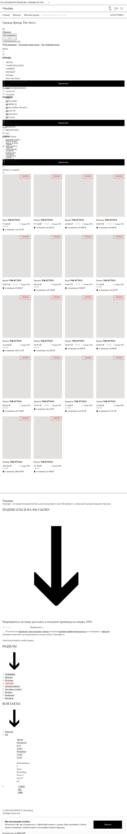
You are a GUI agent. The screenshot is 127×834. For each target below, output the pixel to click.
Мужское (9, 680)
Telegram (9, 732)
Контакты (9, 698)
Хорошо (107, 824)
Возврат (8, 692)
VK (6, 735)
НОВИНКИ (10, 674)
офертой (105, 631)
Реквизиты (9, 695)
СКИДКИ (9, 683)
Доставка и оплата (13, 689)
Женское (9, 677)
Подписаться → (37, 627)
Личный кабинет (12, 686)
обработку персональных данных (34, 631)
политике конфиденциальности (72, 631)
